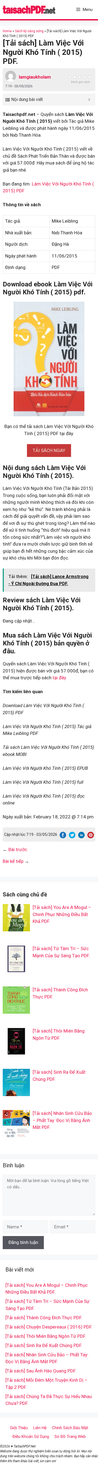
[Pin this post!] (90, 836)
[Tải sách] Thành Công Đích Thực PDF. (43, 1317)
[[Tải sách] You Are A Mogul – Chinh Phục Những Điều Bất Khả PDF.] (16, 928)
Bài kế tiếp (13, 861)
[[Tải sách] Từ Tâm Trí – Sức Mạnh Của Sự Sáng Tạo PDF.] (16, 969)
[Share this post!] (63, 836)
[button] (49, 450)
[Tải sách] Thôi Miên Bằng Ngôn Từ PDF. (45, 1336)
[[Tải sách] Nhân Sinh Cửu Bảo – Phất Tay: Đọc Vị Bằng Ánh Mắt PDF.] (16, 1133)
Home (7, 31)
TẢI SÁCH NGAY (49, 450)
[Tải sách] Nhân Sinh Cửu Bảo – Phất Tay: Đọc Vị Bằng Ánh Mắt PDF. (62, 1120)
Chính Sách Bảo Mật (70, 1427)
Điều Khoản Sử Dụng (31, 1436)
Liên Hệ (40, 1427)
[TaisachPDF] (29, 9)
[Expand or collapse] (89, 99)
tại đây (59, 677)
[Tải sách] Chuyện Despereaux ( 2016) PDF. (48, 1327)
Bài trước (17, 849)
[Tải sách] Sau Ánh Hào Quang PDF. (40, 1371)
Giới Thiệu (19, 1427)
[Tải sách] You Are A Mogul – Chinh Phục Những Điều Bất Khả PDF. (62, 914)
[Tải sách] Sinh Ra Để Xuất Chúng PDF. (43, 1345)
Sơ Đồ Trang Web (70, 1436)
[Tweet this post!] (72, 836)
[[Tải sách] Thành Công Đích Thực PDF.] (16, 1010)
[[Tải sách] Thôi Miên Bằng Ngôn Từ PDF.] (16, 1051)
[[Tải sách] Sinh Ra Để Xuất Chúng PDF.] (16, 1092)
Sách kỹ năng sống (29, 31)
